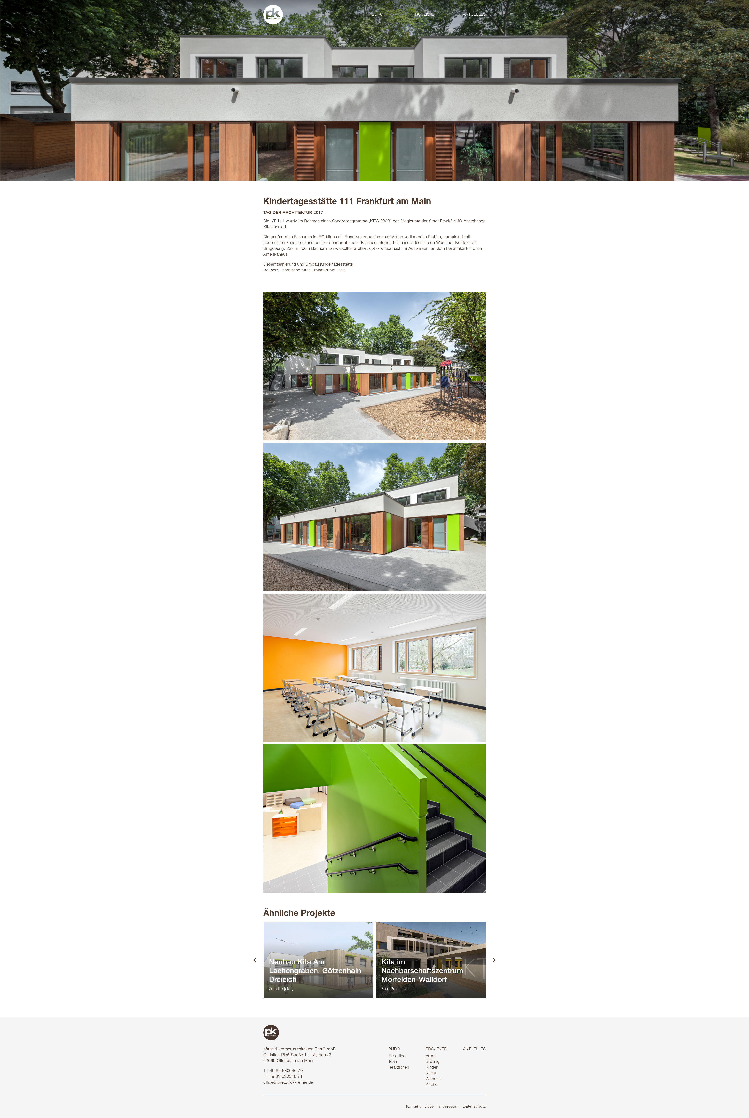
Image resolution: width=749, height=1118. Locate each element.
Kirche (432, 1085)
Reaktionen (398, 1068)
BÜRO (394, 1049)
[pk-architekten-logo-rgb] (273, 14)
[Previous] (255, 960)
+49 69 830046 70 (285, 1071)
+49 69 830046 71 (285, 1077)
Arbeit (431, 1056)
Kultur (431, 1073)
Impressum (448, 1107)
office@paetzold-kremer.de (288, 1083)
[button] (387, 14)
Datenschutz (474, 1107)
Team (393, 1062)
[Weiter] (494, 960)
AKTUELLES (474, 1049)
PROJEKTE (436, 1049)
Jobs (429, 1107)
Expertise (397, 1056)
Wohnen (433, 1079)
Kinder (432, 1068)
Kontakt (413, 1107)
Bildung (433, 1062)
